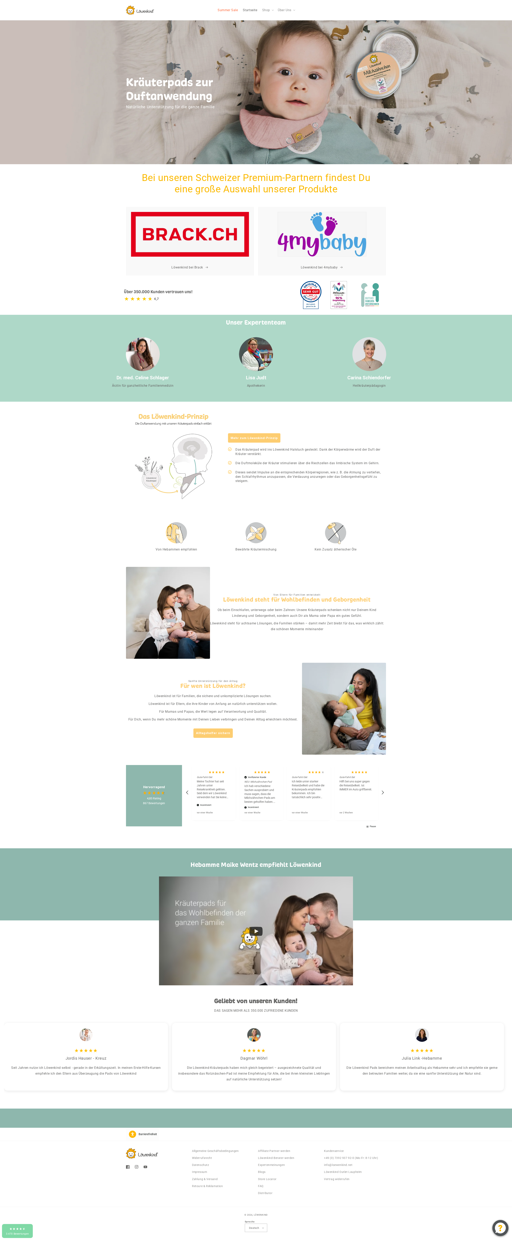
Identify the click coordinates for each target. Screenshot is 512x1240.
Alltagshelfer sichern (213, 733)
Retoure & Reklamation (207, 1186)
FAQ (261, 1186)
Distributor (265, 1193)
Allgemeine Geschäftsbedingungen (215, 1151)
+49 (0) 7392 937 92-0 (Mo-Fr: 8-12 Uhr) (351, 1158)
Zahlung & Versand (205, 1179)
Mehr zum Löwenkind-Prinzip (254, 438)
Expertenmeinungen (271, 1164)
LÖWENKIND (261, 1215)
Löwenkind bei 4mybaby (319, 267)
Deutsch (254, 1227)
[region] (285, 792)
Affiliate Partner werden (274, 1151)
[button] (267, 10)
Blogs (262, 1171)
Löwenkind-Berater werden (276, 1158)
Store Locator (267, 1179)
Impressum (199, 1171)
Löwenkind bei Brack (187, 267)
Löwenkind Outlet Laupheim (343, 1171)
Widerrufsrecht (202, 1158)
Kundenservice (334, 1151)
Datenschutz (200, 1164)
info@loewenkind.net (338, 1164)
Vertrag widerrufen (337, 1179)
